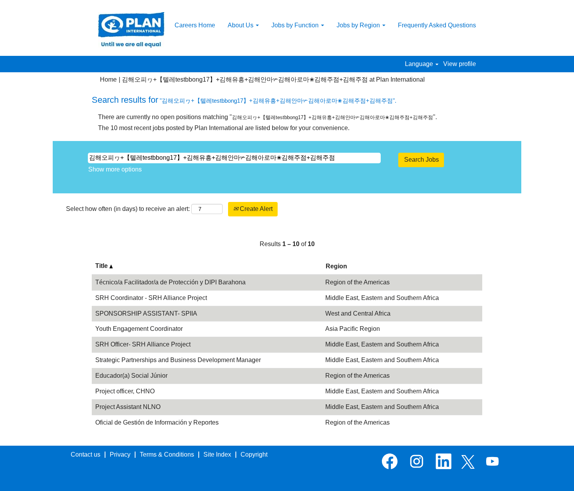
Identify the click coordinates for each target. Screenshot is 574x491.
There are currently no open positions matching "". (267, 117)
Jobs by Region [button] (359, 25)
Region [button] (336, 266)
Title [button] (102, 265)
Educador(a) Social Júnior (131, 375)
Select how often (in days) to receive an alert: (128, 208)
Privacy (120, 454)
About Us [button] (241, 25)
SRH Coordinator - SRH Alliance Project (151, 298)
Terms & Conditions (167, 454)
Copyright (254, 454)
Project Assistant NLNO (127, 407)
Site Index (217, 454)
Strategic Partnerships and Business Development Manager (178, 360)
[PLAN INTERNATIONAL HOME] (131, 30)
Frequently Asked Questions (437, 25)
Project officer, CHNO (125, 391)
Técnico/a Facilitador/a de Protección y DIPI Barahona (170, 282)
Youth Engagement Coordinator (139, 328)
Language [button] (420, 64)
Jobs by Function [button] (295, 25)
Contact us (85, 454)
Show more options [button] (115, 169)
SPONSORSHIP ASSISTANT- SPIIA (146, 313)
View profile (459, 64)
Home (108, 79)
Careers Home (195, 25)
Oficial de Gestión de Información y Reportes (157, 422)
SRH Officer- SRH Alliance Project (143, 344)
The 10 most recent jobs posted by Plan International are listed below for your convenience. (223, 128)
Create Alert (255, 208)
